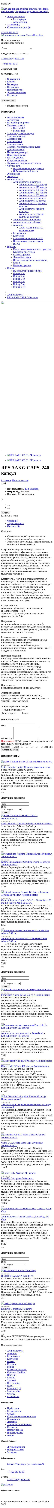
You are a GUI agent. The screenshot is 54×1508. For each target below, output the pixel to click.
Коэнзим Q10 (14, 1388)
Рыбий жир (19, 130)
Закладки (12, 1452)
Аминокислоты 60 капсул (32, 198)
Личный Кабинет (16, 1447)
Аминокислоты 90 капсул (32, 200)
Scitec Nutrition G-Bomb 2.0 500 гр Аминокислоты (26, 823)
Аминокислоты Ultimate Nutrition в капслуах (31, 215)
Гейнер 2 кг (19, 276)
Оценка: (5, 747)
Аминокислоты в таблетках (27, 222)
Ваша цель (12, 84)
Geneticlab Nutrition (17, 1369)
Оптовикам (13, 87)
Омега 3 (11, 1393)
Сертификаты (14, 1411)
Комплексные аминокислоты (28, 238)
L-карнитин (13, 1396)
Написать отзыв (20, 480)
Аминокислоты (15, 294)
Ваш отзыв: (7, 738)
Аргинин (18, 225)
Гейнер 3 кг (19, 279)
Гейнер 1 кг (19, 273)
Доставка (12, 1421)
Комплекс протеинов (24, 252)
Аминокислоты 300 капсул (33, 195)
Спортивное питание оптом (21, 1416)
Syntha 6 (11, 1380)
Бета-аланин (19, 233)
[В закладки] (8, 765)
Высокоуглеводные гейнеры (27, 270)
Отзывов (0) (13, 526)
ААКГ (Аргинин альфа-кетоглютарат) (31, 229)
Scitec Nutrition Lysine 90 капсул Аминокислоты (25, 767)
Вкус (3, 807)
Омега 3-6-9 (19, 128)
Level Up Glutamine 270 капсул (16, 1309)
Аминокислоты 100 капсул (33, 184)
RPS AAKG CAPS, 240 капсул (22, 297)
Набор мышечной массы (25, 171)
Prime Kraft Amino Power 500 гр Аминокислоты (25, 995)
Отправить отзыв (10, 750)
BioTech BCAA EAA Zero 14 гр (17, 1276)
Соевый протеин (21, 254)
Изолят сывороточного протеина (30, 260)
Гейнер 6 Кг (19, 287)
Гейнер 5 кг (19, 284)
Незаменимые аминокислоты (28, 241)
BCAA (16, 244)
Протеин (11, 1375)
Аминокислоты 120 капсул (33, 187)
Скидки (11, 1413)
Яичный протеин (22, 257)
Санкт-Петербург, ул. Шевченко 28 (25, 1464)
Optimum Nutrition (16, 1372)
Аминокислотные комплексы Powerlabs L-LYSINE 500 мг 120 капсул (23, 1034)
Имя (3, 725)
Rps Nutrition (13, 1383)
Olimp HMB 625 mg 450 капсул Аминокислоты (25, 1066)
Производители (15, 89)
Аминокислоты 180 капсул (33, 190)
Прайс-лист (13, 1408)
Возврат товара (15, 1430)
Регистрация (19, 19)
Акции (10, 1435)
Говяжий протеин (22, 265)
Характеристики (15, 523)
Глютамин (18, 235)
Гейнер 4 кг (19, 281)
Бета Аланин (13, 1356)
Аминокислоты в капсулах (27, 182)
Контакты (12, 95)
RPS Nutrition (32, 488)
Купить (5, 513)
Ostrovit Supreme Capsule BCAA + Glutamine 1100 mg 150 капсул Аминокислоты (26, 901)
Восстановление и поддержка (28, 168)
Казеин (17, 262)
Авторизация (20, 22)
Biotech (11, 1361)
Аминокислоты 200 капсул (33, 192)
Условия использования (19, 1424)
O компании (13, 1419)
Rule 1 (10, 1385)
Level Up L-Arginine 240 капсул (17, 1178)
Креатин (11, 1364)
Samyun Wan (13, 1391)
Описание (12, 520)
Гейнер (10, 1367)
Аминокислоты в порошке (26, 219)
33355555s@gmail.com (12, 58)
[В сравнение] (2, 765)
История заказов (15, 1449)
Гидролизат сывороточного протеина (32, 249)
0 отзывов (6, 480)
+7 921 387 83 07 (9, 32)
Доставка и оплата (16, 92)
